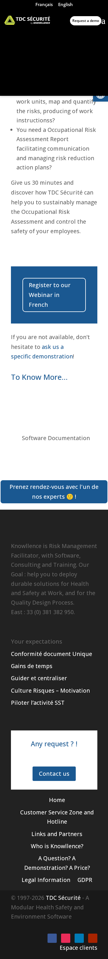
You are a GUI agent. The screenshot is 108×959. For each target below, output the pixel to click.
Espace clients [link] (78, 947)
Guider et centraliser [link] (39, 678)
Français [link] (44, 4)
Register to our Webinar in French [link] (50, 295)
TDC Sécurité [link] (63, 898)
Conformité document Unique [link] (51, 654)
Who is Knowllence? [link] (57, 846)
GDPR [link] (84, 880)
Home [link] (57, 800)
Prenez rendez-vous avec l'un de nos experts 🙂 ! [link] (54, 491)
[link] (27, 20)
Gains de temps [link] (31, 666)
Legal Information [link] (46, 880)
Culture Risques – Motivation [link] (50, 690)
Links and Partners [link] (56, 834)
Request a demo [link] (85, 20)
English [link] (65, 4)
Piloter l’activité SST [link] (38, 702)
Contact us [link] (54, 773)
